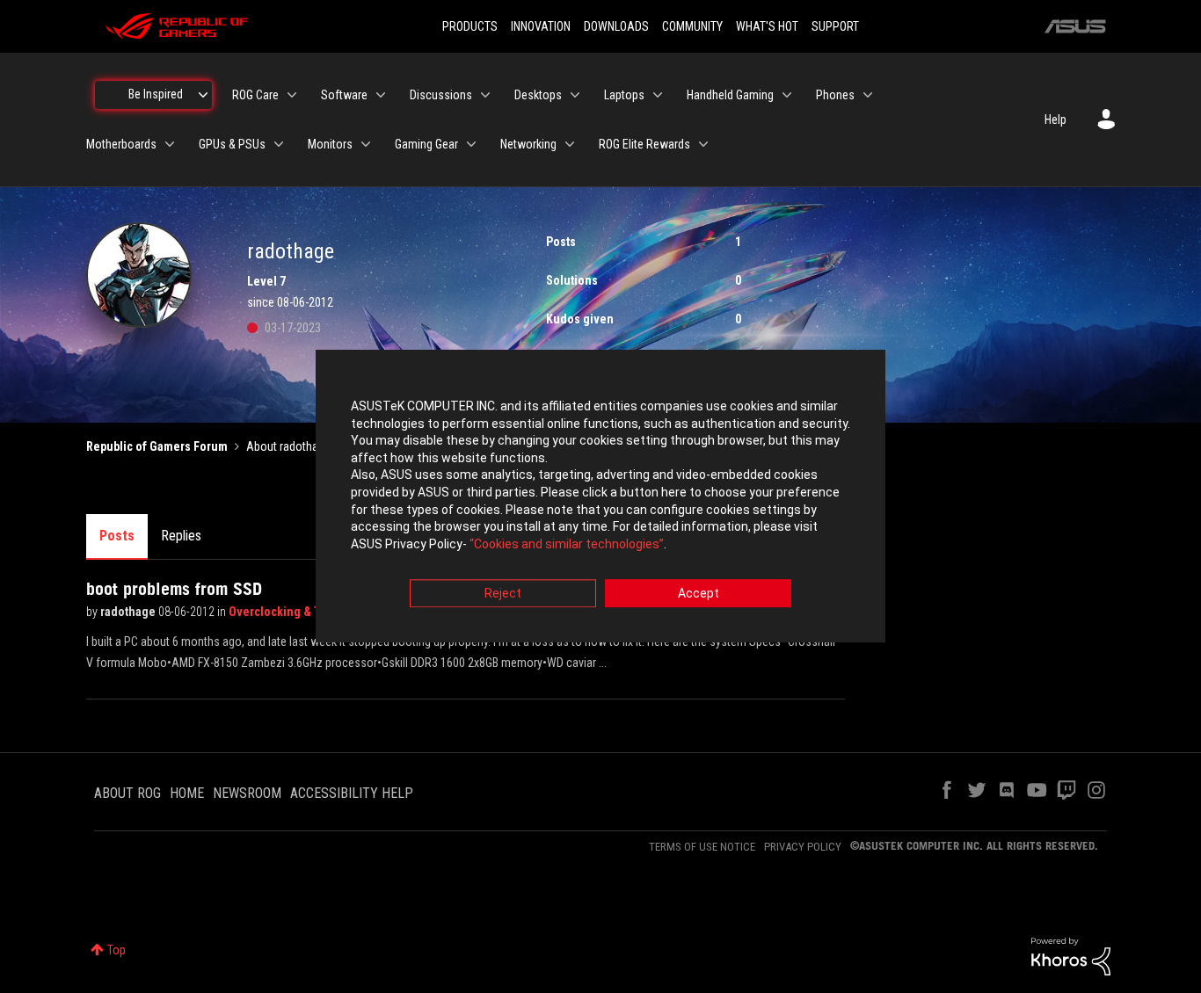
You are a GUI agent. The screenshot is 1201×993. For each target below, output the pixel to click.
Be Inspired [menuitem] (155, 94)
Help (1055, 119)
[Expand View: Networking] (570, 144)
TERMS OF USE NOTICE (702, 846)
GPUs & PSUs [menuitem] (232, 144)
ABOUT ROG (127, 793)
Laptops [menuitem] (624, 95)
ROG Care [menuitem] (255, 95)
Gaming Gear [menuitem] (426, 144)
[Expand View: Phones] (868, 95)
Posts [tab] (117, 535)
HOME (187, 793)
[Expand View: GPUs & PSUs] (279, 144)
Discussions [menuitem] (441, 95)
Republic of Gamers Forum (157, 446)
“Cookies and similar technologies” (566, 544)
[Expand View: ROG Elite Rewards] (703, 144)
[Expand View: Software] (380, 95)
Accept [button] (698, 594)
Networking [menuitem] (528, 144)
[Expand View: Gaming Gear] (471, 144)
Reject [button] (502, 594)
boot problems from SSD (174, 588)
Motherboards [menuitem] (121, 144)
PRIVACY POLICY (802, 846)
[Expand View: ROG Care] (292, 95)
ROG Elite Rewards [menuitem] (644, 144)
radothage (129, 612)
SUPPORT (835, 26)
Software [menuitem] (344, 95)
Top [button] (116, 950)
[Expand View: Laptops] (657, 95)
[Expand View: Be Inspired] (203, 95)
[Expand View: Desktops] (575, 95)
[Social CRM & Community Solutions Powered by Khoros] (1070, 955)
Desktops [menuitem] (538, 95)
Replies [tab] (181, 535)
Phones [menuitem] (835, 95)
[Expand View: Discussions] (485, 95)
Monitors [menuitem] (330, 144)
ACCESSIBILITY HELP (351, 793)
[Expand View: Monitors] (366, 144)
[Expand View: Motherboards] (169, 144)
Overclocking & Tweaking (298, 612)
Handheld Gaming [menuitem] (730, 95)
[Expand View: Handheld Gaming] (787, 95)
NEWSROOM (247, 793)
